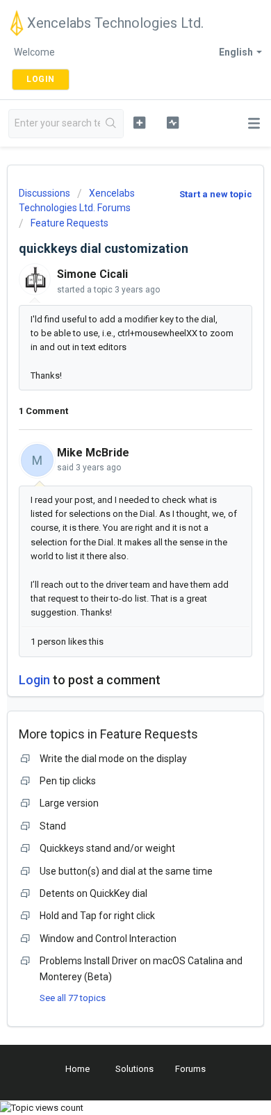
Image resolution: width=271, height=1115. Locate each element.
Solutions (134, 1069)
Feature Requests (69, 223)
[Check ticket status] (172, 122)
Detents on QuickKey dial (93, 893)
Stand (53, 826)
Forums (190, 1069)
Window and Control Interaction (108, 938)
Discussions (44, 193)
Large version (69, 803)
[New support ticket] (139, 122)
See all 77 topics (73, 998)
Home (77, 1069)
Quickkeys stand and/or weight (107, 848)
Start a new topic (215, 194)
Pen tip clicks (68, 780)
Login (34, 679)
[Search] (111, 124)
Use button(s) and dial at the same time (126, 871)
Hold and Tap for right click (97, 915)
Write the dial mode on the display (113, 758)
